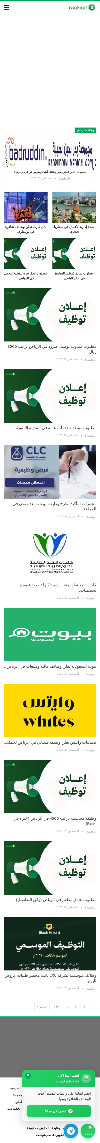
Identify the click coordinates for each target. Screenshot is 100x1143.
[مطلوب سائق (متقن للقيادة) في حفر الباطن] (74, 253)
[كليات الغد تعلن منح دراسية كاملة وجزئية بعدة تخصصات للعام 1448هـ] (50, 553)
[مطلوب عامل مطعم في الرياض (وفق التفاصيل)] (50, 868)
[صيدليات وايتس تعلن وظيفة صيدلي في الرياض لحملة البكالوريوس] (50, 710)
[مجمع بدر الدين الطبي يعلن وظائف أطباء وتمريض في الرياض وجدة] (50, 156)
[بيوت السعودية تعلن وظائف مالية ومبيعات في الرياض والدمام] (50, 634)
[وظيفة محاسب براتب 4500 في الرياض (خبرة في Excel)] (50, 786)
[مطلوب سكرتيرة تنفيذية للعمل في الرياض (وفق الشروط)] (26, 253)
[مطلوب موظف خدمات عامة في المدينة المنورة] (50, 396)
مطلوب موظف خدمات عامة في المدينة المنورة (56, 428)
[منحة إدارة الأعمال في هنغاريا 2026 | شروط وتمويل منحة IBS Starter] (74, 207)
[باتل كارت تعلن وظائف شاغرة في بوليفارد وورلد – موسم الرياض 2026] (26, 207)
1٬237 (57, 1007)
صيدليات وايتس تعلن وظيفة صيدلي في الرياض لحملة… (50, 743)
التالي (43, 1007)
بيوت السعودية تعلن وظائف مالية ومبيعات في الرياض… (50, 667)
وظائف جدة (21, 1095)
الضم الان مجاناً (56, 1111)
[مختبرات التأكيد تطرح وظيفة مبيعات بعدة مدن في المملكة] (50, 472)
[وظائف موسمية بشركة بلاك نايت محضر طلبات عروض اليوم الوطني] (50, 944)
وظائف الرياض (86, 130)
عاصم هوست (45, 1135)
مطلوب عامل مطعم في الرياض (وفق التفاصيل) (56, 900)
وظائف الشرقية (21, 1088)
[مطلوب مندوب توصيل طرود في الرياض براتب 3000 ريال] (50, 314)
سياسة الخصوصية (19, 1109)
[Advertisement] (50, 69)
